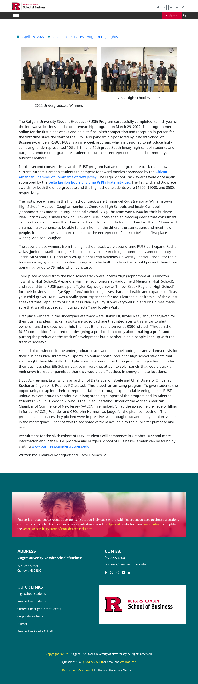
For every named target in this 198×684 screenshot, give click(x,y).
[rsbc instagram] (183, 7)
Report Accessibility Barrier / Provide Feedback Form (57, 529)
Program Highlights (102, 36)
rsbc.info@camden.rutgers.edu (125, 564)
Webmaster (151, 524)
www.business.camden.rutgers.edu (60, 446)
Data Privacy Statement (77, 670)
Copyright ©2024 (57, 654)
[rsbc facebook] (158, 7)
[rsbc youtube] (177, 7)
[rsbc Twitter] (111, 572)
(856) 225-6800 (115, 558)
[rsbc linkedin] (170, 7)
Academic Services (68, 36)
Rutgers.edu (114, 524)
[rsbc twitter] (164, 7)
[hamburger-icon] (16, 15)
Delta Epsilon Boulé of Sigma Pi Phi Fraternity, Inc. (89, 182)
